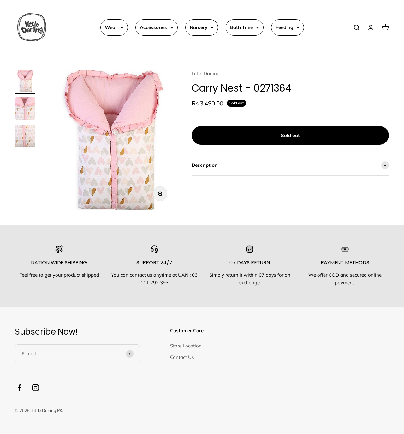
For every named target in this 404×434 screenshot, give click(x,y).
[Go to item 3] (25, 137)
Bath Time (241, 27)
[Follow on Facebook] (19, 387)
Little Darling (206, 73)
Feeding (284, 27)
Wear (111, 27)
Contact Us (182, 357)
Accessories (153, 27)
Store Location (186, 346)
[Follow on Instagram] (35, 387)
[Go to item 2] (25, 109)
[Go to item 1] (25, 82)
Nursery (198, 27)
